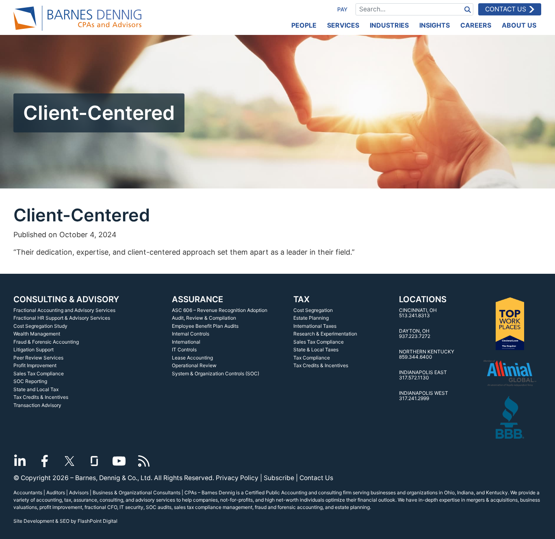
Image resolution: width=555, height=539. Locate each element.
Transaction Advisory (37, 405)
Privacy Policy (237, 478)
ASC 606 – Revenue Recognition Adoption (219, 310)
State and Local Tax (36, 389)
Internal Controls (190, 334)
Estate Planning (311, 318)
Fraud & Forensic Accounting (46, 342)
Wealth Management (36, 334)
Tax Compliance (311, 358)
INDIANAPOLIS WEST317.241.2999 (423, 396)
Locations (423, 299)
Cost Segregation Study (40, 326)
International (186, 342)
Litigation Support (33, 349)
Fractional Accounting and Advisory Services (64, 310)
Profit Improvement (34, 365)
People (304, 25)
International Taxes (314, 326)
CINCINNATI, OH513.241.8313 (418, 313)
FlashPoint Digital (97, 521)
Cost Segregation (313, 310)
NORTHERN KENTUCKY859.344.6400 (426, 354)
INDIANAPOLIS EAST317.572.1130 (423, 375)
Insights (434, 25)
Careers (475, 25)
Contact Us (505, 9)
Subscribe (279, 478)
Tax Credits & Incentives (40, 397)
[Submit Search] (467, 9)
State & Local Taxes (315, 349)
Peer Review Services (38, 358)
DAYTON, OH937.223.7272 (414, 334)
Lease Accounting (192, 358)
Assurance (197, 299)
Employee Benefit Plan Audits (205, 326)
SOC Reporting (30, 381)
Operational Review (194, 365)
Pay (342, 9)
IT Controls (184, 349)
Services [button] (343, 25)
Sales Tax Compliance (38, 373)
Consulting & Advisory (66, 299)
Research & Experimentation (325, 334)
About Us (519, 25)
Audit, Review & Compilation (204, 318)
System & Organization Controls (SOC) (215, 373)
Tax (301, 299)
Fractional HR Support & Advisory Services (61, 318)
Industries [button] (389, 25)
